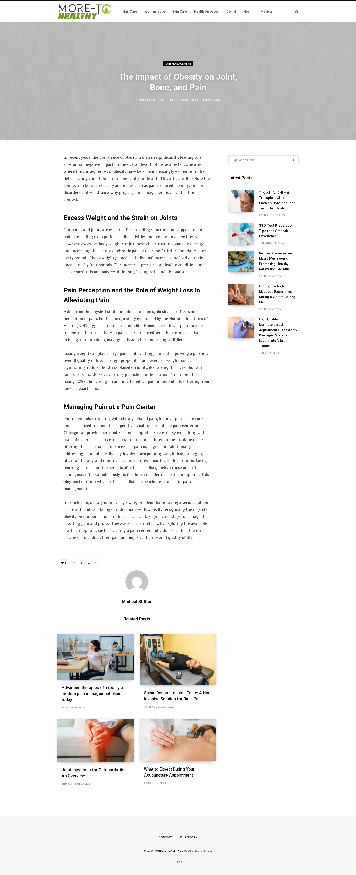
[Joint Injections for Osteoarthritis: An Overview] (95, 740)
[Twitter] (37, 180)
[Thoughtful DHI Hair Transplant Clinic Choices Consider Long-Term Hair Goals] (243, 203)
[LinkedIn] (37, 201)
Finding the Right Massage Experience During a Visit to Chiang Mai (277, 294)
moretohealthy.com (170, 850)
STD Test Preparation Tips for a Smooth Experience (276, 230)
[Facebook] (37, 169)
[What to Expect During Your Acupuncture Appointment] (178, 740)
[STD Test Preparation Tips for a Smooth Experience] (243, 234)
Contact (166, 837)
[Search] (297, 11)
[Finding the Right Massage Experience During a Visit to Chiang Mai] (243, 297)
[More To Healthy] (85, 11)
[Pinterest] (37, 191)
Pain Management (178, 63)
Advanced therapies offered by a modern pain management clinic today (92, 693)
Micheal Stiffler (153, 99)
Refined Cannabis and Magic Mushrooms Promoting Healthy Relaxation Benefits (276, 261)
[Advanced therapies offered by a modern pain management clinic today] (95, 657)
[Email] (37, 212)
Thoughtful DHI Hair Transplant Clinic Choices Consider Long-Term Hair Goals (278, 200)
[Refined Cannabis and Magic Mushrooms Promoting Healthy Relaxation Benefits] (243, 264)
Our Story (188, 837)
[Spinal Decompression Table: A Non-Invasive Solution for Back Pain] (178, 659)
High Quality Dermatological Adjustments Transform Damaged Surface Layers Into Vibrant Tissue (278, 332)
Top (179, 862)
